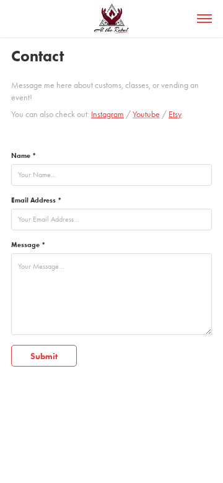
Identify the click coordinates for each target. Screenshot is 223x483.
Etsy (174, 114)
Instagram (107, 114)
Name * (23, 155)
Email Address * (36, 200)
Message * (28, 244)
